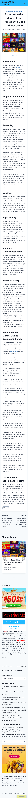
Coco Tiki (6, 507)
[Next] (23, 558)
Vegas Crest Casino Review (14, 11)
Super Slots (14, 728)
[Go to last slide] (4, 558)
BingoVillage (6, 732)
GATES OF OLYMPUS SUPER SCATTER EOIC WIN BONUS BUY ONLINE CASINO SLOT (12, 718)
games (18, 67)
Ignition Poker (14, 730)
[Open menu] (24, 3)
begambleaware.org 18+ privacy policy (14, 666)
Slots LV (21, 783)
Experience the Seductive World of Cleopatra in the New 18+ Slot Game (20, 521)
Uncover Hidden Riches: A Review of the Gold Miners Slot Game (13, 562)
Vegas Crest (14, 351)
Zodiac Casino (11, 734)
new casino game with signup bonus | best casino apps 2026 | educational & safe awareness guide (14, 710)
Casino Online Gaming (10, 29)
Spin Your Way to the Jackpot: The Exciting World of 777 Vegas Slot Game (7, 521)
